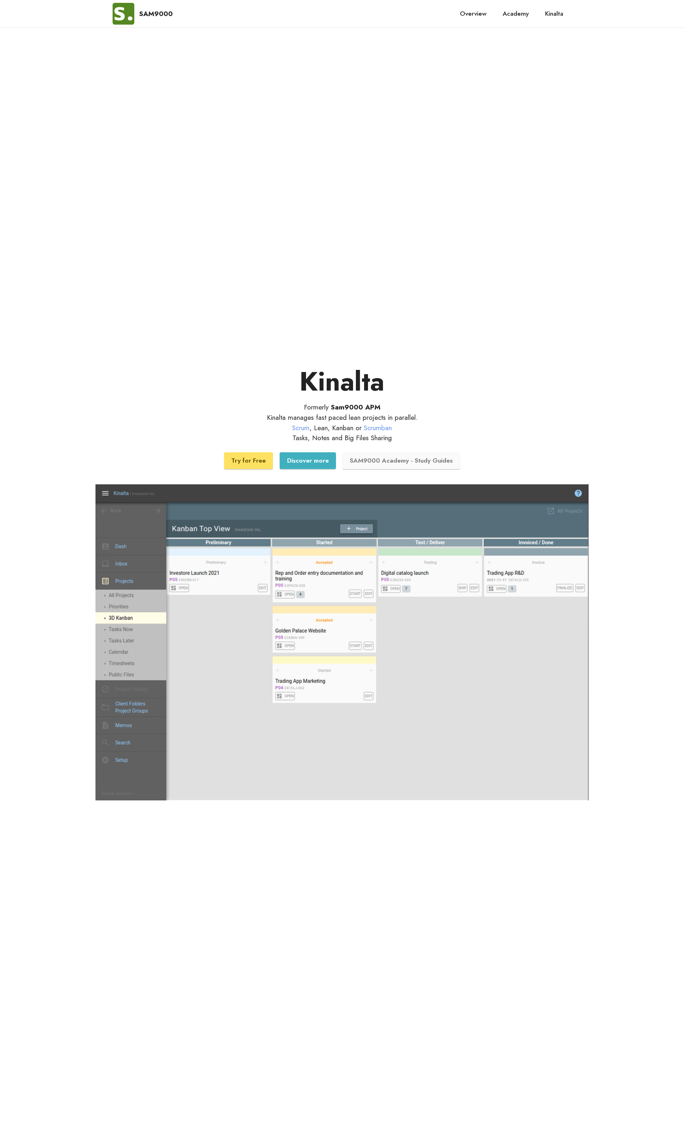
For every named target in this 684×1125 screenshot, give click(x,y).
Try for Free (248, 460)
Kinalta (554, 13)
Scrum (301, 428)
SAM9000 (156, 13)
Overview (473, 13)
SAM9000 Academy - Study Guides (401, 460)
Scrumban (378, 428)
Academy (516, 13)
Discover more (308, 460)
